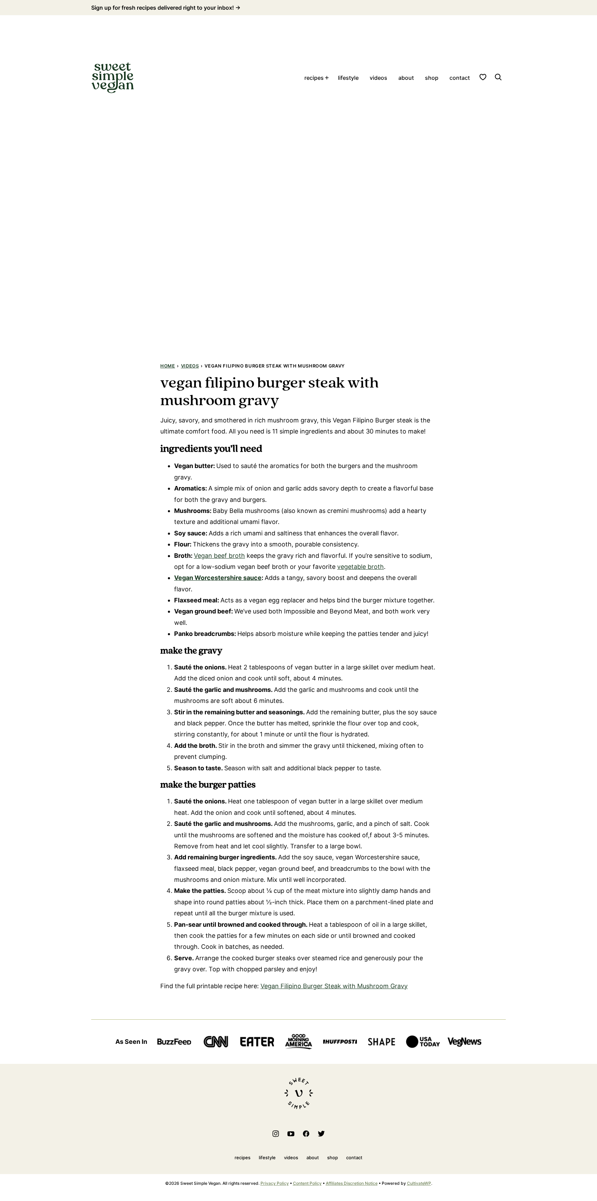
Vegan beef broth (219, 555)
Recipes (314, 77)
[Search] (498, 77)
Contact (459, 77)
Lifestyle (348, 77)
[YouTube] (290, 1133)
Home (167, 366)
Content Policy (307, 1183)
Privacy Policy (274, 1183)
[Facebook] (306, 1133)
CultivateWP (419, 1183)
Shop (431, 77)
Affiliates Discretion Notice (352, 1183)
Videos (378, 77)
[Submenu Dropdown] (327, 78)
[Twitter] (321, 1133)
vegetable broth (360, 566)
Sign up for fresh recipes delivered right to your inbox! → (165, 7)
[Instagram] (275, 1133)
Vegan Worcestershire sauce (218, 577)
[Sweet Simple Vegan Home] (112, 77)
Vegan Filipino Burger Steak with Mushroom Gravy (334, 986)
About (406, 77)
